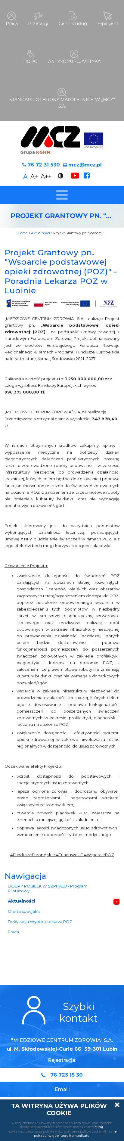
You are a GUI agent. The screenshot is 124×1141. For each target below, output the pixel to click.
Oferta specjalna (24, 911)
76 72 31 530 (43, 165)
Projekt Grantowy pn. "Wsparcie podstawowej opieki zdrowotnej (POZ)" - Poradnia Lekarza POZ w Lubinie (61, 271)
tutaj (99, 1127)
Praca (13, 931)
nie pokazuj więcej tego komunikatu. (75, 1133)
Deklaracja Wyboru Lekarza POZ (40, 921)
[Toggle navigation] (62, 195)
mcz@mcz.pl (85, 165)
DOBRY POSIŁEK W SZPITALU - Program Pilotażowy (47, 889)
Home (22, 233)
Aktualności (40, 233)
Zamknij (117, 1104)
